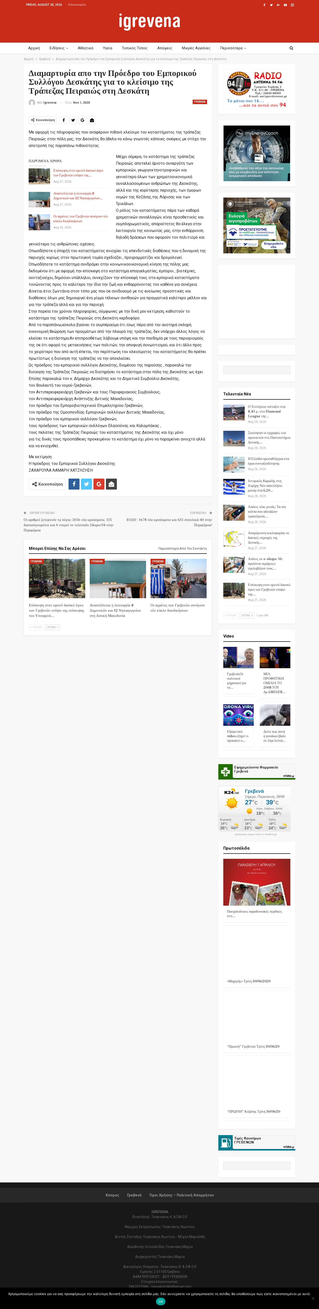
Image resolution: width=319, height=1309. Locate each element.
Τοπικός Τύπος (135, 48)
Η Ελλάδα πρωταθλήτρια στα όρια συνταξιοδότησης (268, 461)
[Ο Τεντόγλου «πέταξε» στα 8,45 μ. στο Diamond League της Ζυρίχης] (234, 413)
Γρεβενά (200, 101)
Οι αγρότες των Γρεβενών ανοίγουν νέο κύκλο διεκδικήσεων (80, 218)
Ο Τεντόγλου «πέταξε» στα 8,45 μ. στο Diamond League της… (266, 412)
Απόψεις (164, 48)
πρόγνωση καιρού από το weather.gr (256, 834)
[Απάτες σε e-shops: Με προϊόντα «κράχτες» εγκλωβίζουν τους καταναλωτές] (234, 565)
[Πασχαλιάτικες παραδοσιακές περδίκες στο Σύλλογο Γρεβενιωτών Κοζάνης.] (257, 882)
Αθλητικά (85, 48)
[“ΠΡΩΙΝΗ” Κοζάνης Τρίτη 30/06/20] (257, 1082)
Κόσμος (112, 1195)
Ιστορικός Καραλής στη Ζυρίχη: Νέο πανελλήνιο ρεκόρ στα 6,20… (265, 486)
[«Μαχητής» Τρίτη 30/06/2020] (257, 951)
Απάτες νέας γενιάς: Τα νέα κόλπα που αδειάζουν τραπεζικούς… (267, 512)
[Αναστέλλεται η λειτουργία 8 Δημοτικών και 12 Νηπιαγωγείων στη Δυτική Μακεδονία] (39, 199)
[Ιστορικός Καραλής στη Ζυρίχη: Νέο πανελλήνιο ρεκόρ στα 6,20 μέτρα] (234, 487)
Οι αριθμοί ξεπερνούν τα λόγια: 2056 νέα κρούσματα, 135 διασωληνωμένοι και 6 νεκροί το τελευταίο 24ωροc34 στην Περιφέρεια (69, 525)
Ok (161, 1302)
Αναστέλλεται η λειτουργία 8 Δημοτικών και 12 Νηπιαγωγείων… (78, 196)
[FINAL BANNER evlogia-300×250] (257, 225)
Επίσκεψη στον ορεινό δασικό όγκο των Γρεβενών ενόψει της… (78, 173)
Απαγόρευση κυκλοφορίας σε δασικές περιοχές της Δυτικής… (268, 538)
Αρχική (34, 48)
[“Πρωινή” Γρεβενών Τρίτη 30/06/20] (257, 1017)
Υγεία (107, 48)
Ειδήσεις (57, 48)
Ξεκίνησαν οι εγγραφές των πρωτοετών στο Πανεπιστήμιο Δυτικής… (269, 438)
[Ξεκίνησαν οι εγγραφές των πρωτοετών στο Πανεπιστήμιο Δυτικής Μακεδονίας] (234, 439)
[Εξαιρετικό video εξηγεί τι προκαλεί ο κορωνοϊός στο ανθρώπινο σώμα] (238, 715)
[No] (312, 1298)
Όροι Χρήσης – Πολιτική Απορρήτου (182, 1195)
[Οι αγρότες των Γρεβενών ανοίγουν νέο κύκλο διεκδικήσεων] (39, 222)
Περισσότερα (231, 48)
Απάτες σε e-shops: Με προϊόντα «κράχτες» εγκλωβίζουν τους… (265, 564)
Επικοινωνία (77, 4)
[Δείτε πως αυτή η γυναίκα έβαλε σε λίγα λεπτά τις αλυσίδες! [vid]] (275, 715)
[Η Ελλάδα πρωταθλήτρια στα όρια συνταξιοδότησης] (234, 465)
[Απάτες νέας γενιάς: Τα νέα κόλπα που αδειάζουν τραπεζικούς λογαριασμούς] (234, 513)
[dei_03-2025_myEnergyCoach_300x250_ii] (257, 153)
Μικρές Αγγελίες (196, 48)
